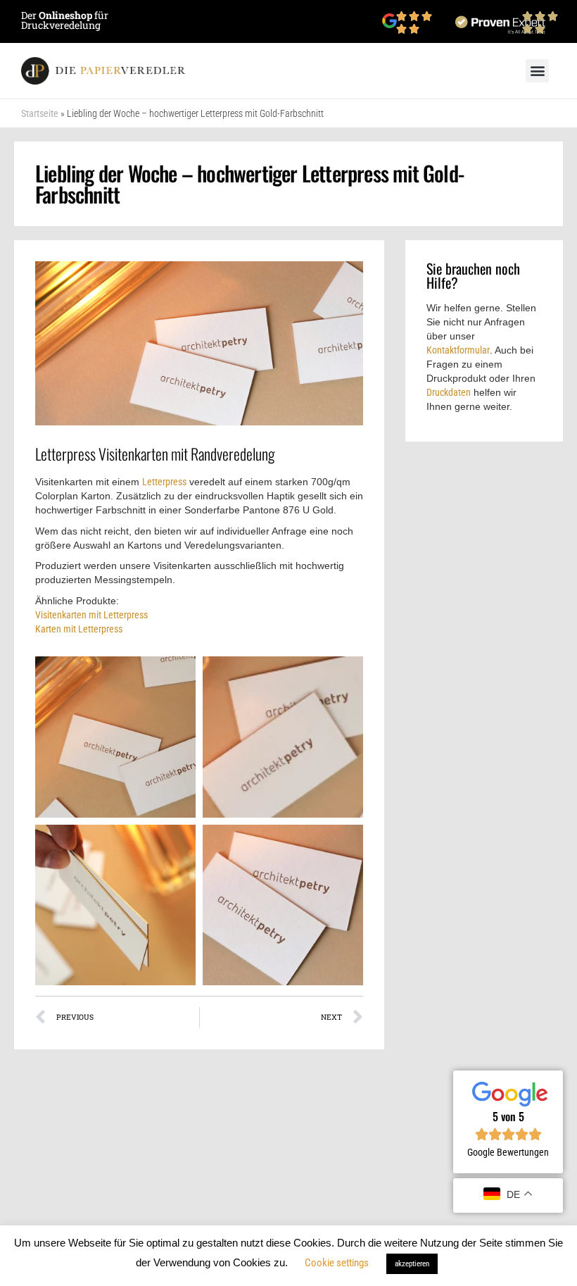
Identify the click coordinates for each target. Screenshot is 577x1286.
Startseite (39, 113)
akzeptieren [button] (412, 1263)
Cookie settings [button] (337, 1262)
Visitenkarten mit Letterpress (91, 614)
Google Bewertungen (508, 1152)
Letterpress (164, 481)
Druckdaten (448, 392)
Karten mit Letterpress (78, 629)
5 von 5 (508, 1116)
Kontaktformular (458, 350)
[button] (537, 70)
